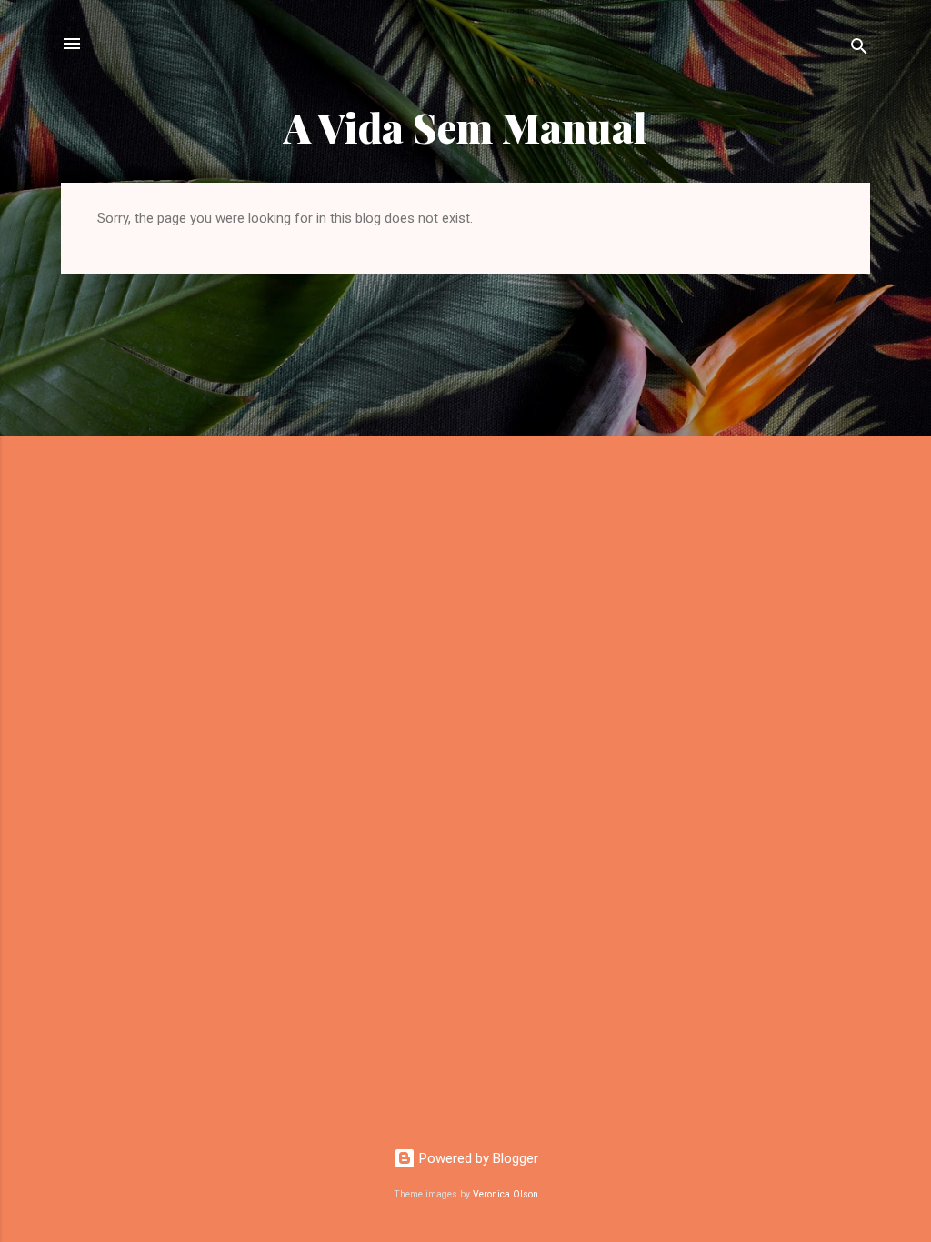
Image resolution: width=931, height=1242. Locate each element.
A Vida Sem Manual (465, 127)
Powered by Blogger (476, 1158)
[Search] (859, 49)
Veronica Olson (505, 1194)
